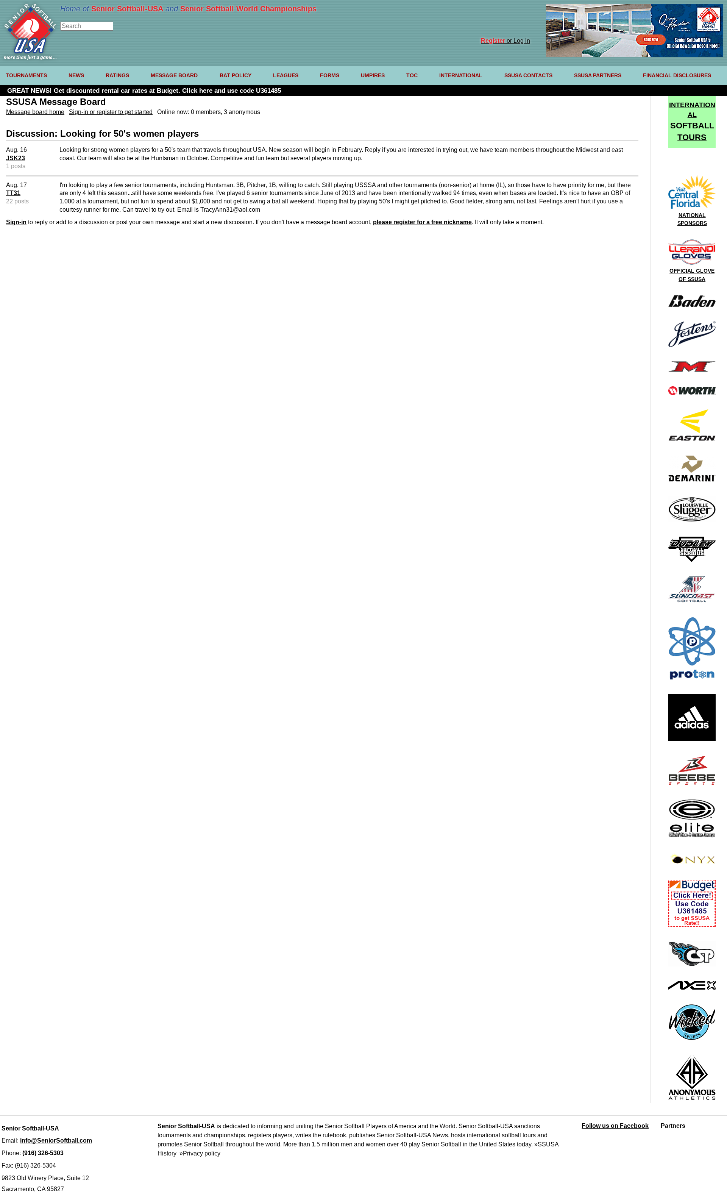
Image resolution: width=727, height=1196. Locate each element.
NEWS (76, 75)
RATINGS (117, 75)
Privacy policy (201, 1153)
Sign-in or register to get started (111, 112)
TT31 (13, 193)
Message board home (35, 112)
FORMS (329, 75)
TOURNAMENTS (26, 75)
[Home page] (30, 58)
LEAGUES (285, 75)
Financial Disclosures (677, 75)
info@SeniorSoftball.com (56, 1140)
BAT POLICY (235, 75)
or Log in (505, 40)
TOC (412, 75)
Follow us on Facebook (615, 1126)
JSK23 (15, 158)
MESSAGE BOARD (174, 75)
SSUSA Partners (597, 75)
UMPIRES (373, 75)
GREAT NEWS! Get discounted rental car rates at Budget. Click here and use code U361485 (144, 90)
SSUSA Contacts (528, 75)
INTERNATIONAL (460, 75)
